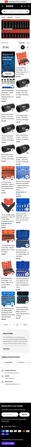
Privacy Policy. (5, 421)
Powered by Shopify (17, 439)
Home (3, 17)
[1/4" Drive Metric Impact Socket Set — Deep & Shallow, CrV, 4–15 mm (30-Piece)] (8, 236)
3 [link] (17, 324)
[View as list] (27, 47)
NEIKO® (8, 439)
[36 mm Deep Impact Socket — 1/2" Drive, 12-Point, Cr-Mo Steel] (23, 149)
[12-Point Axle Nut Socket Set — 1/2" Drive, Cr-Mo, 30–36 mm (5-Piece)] (23, 59)
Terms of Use (22, 419)
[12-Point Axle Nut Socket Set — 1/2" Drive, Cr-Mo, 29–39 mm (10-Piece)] (8, 268)
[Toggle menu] (2, 6)
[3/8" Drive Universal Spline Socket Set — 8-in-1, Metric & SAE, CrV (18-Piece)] (23, 239)
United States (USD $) (10, 426)
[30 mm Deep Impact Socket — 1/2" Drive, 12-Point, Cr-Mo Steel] (8, 129)
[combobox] (15, 11)
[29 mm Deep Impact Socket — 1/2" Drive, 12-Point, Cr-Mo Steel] (8, 148)
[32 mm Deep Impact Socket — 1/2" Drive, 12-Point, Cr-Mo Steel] (8, 107)
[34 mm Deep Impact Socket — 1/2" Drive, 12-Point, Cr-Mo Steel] (23, 108)
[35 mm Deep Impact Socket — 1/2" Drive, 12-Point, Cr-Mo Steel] (23, 84)
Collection (10, 17)
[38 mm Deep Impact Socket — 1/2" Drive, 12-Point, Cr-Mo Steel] (23, 128)
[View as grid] (23, 47)
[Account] (25, 6)
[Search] (27, 11)
